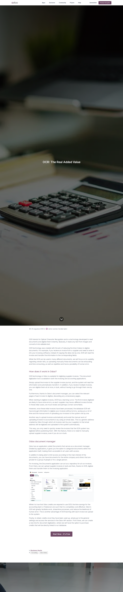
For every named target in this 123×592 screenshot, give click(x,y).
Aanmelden (93, 2)
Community (62, 2)
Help (79, 2)
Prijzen (72, 2)
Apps (43, 2)
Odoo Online (43, 552)
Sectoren (52, 2)
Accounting (34, 552)
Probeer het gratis (105, 2)
